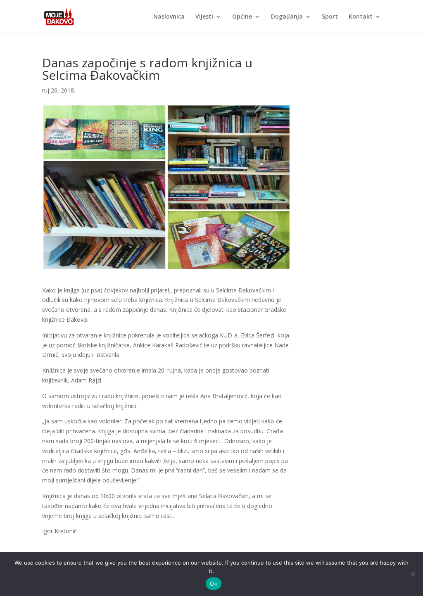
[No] (413, 574)
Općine (242, 17)
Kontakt (361, 17)
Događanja (287, 17)
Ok (213, 583)
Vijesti (204, 17)
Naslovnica (169, 17)
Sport (330, 17)
